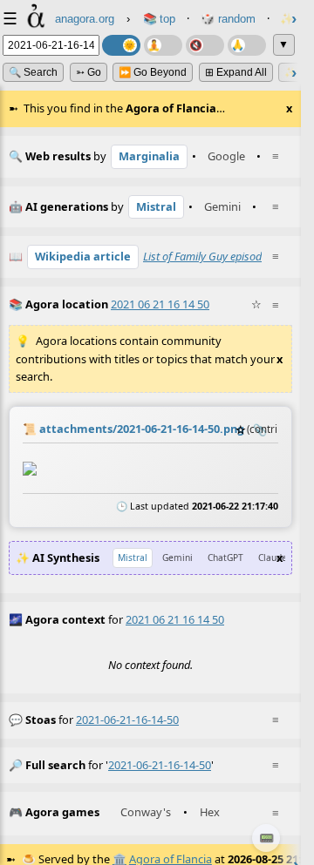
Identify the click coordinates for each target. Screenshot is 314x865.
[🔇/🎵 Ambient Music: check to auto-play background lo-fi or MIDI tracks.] (205, 45)
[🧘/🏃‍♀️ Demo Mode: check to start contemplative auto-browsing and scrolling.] (163, 45)
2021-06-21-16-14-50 (127, 719)
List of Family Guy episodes (207, 256)
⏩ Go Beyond (153, 72)
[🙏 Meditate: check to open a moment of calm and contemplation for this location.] (247, 45)
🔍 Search (33, 72)
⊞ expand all (236, 72)
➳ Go (88, 72)
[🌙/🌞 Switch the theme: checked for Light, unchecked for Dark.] (121, 45)
